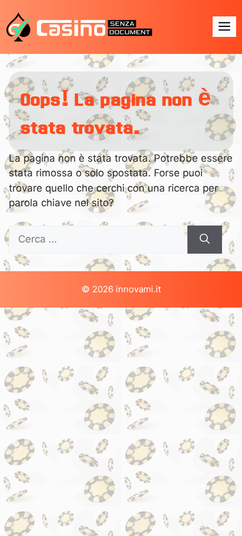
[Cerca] (204, 240)
